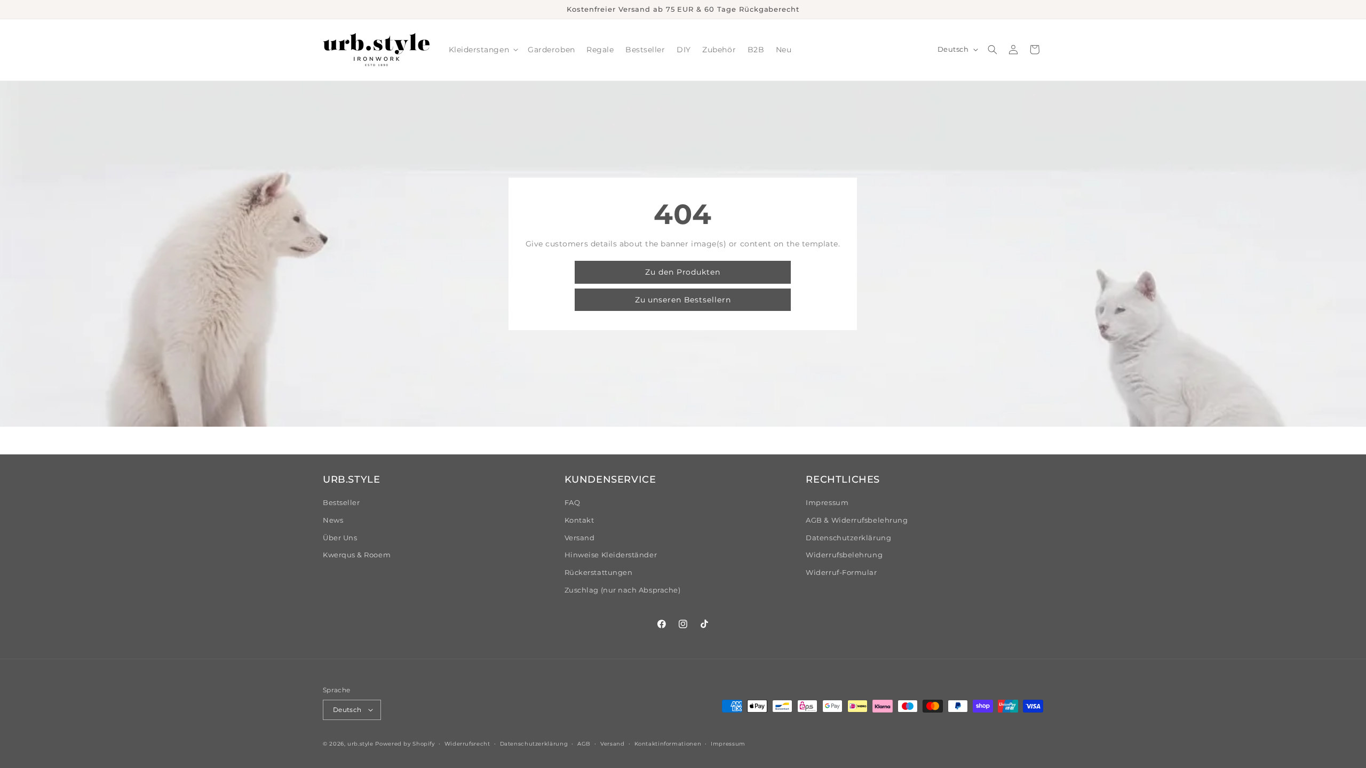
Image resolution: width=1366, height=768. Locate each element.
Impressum (827, 503)
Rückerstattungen (599, 573)
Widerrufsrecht (467, 743)
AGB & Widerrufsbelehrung (857, 520)
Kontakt (579, 520)
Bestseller (341, 503)
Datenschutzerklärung (848, 538)
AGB (584, 743)
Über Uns (340, 538)
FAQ (573, 503)
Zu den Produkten (683, 272)
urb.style (360, 743)
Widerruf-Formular (841, 573)
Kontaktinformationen (668, 743)
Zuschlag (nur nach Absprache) (623, 590)
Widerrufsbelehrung (844, 555)
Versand (580, 538)
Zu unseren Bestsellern (683, 299)
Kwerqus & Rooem (357, 555)
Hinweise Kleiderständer (611, 555)
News (333, 520)
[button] (482, 50)
